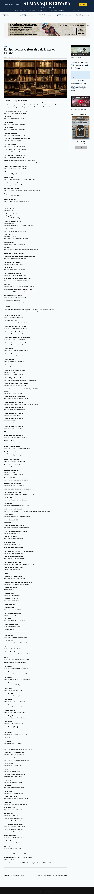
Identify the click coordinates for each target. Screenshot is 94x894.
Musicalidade (23, 14)
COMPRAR (81, 147)
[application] (80, 50)
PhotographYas (54, 10)
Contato (73, 10)
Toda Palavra (61, 10)
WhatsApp (16, 869)
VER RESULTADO (81, 80)
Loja (78, 10)
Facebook (11, 869)
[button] (81, 50)
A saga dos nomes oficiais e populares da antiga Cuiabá (52, 874)
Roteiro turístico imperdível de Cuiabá (14, 874)
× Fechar (88, 25)
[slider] (80, 54)
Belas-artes (5, 14)
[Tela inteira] (88, 54)
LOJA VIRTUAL (83, 4)
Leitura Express (23, 10)
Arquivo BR (46, 10)
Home (16, 10)
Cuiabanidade (39, 10)
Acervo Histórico (31, 10)
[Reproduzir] (73, 54)
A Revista (68, 10)
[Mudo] (86, 54)
